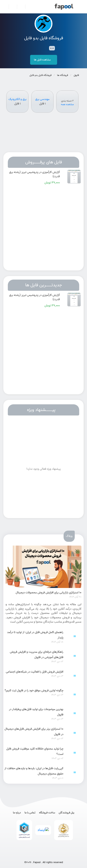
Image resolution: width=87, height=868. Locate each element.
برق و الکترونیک (17, 99)
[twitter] (52, 855)
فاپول (76, 75)
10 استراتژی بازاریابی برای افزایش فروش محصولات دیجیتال (48, 592)
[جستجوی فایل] (27, 6)
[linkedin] (61, 855)
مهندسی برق (42, 99)
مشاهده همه (67, 104)
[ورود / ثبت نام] (11, 6)
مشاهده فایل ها (42, 60)
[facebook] (26, 855)
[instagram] (43, 855)
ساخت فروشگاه (47, 813)
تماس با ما (30, 813)
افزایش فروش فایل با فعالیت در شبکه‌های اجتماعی (34, 671)
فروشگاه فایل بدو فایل (40, 75)
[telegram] (34, 855)
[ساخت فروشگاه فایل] (19, 6)
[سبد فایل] (5, 6)
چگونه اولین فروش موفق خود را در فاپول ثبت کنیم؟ (34, 690)
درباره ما (17, 813)
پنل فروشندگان (66, 813)
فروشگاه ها (62, 75)
